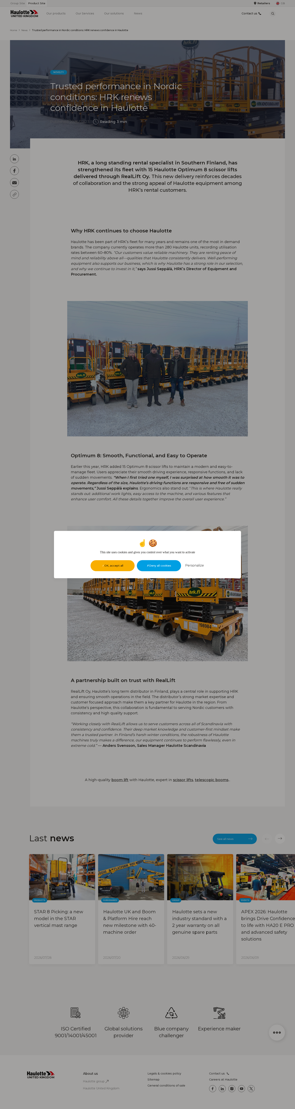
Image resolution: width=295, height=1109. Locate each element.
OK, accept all (113, 565)
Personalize (194, 565)
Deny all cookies (160, 565)
